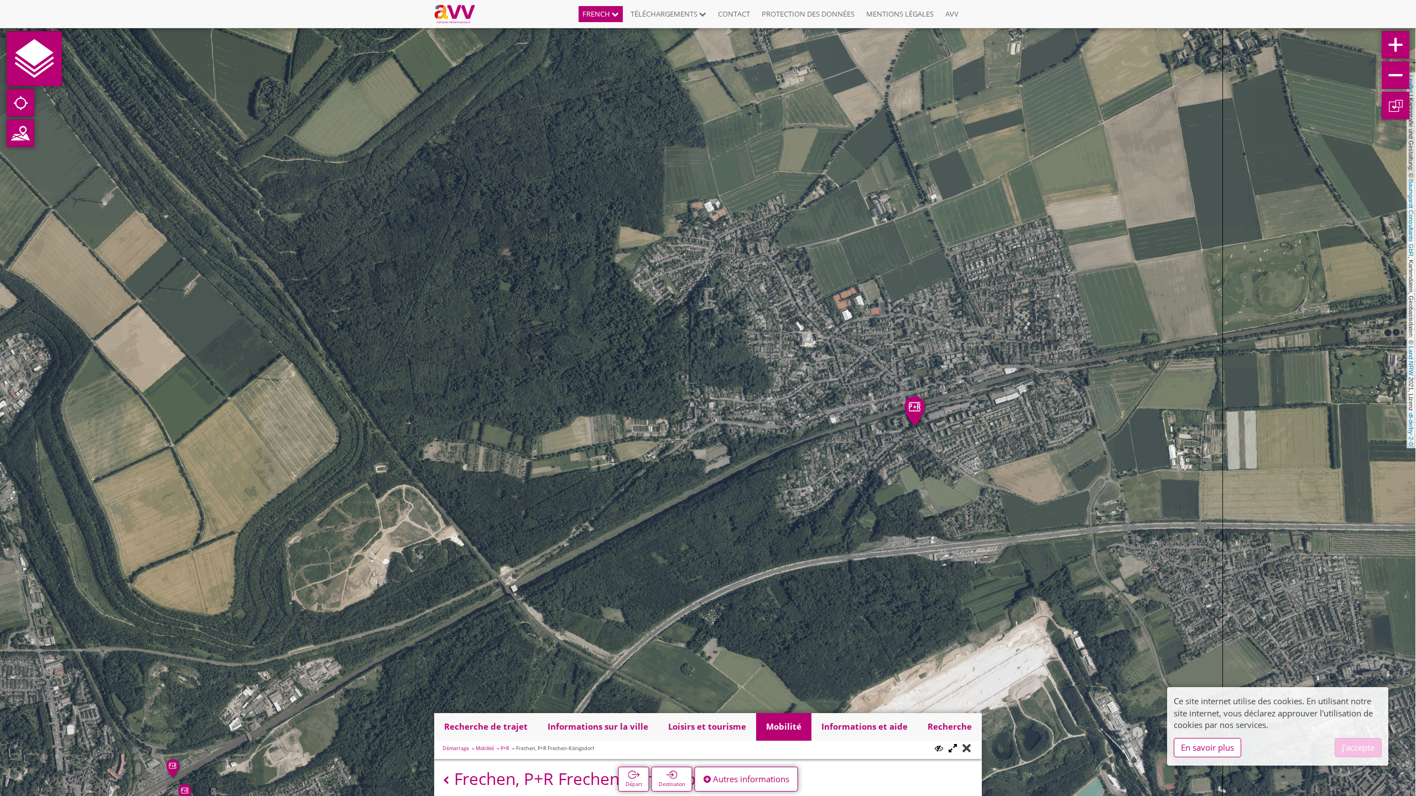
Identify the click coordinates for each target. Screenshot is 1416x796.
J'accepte (1358, 747)
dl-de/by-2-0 (1411, 429)
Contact (734, 14)
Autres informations (750, 778)
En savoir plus (1207, 747)
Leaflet (1411, 84)
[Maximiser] (953, 748)
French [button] (597, 14)
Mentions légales (900, 14)
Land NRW (1411, 360)
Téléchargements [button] (665, 14)
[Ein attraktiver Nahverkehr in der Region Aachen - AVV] (458, 14)
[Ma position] (20, 103)
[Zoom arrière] (1395, 75)
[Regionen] (20, 133)
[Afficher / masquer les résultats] (939, 748)
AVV (952, 14)
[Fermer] (966, 748)
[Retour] (446, 780)
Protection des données (808, 14)
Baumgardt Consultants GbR (1411, 217)
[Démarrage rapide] (34, 58)
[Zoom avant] (1395, 45)
